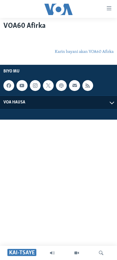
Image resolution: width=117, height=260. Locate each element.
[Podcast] (61, 85)
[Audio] (52, 253)
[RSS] (87, 85)
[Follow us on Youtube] (21, 85)
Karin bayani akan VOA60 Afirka (84, 52)
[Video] (76, 253)
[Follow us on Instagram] (35, 85)
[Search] (101, 253)
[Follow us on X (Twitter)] (48, 85)
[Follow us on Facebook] (8, 85)
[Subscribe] (74, 85)
